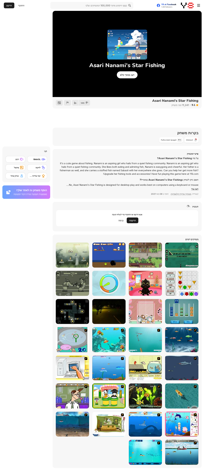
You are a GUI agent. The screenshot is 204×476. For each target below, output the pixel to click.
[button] (194, 189)
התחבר (21, 5)
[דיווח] (67, 103)
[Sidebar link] (198, 5)
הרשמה (132, 220)
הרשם (9, 5)
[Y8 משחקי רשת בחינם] (187, 5)
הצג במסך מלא (127, 74)
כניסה (121, 220)
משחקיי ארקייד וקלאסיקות (181, 194)
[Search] (129, 5)
